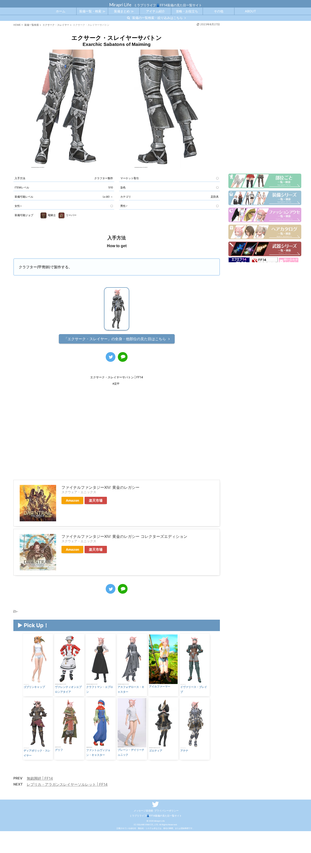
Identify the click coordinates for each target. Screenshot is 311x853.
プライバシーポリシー (166, 810)
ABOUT (250, 11)
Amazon (72, 500)
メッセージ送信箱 (143, 810)
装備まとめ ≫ (124, 11)
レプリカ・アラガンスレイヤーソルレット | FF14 (67, 784)
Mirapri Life (120, 4)
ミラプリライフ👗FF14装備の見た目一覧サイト (156, 815)
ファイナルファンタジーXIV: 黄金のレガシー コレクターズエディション (124, 536)
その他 (218, 11)
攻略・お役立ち (187, 11)
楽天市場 (96, 500)
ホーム (60, 11)
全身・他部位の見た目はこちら (115, 339)
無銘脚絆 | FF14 (40, 778)
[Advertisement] (116, 436)
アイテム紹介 (155, 11)
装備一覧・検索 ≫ (92, 11)
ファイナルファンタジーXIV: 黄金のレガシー (100, 487)
